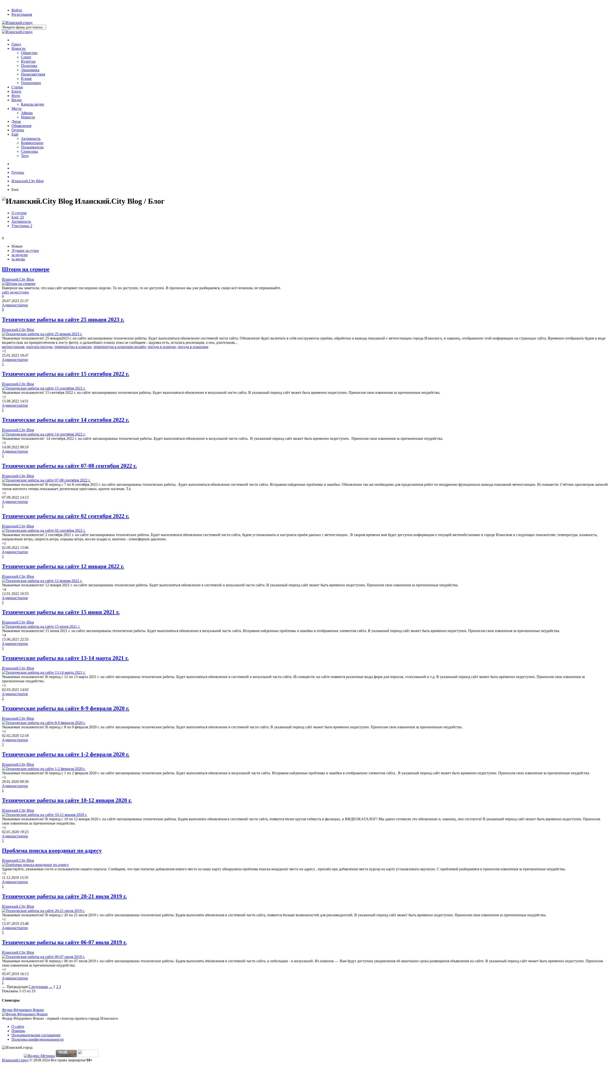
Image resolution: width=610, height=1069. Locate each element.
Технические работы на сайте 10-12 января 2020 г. (67, 800)
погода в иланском (193, 347)
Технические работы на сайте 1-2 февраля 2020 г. (65, 754)
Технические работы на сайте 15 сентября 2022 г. (65, 374)
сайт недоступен (15, 292)
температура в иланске (73, 347)
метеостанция (13, 347)
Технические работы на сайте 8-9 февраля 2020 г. (65, 708)
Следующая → (41, 987)
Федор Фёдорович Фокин (23, 1010)
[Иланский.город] (17, 22)
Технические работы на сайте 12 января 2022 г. (63, 566)
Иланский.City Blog (18, 279)
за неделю (19, 255)
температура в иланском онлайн (119, 347)
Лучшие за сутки (25, 250)
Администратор (15, 305)
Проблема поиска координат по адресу (52, 850)
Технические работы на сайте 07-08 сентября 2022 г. (69, 466)
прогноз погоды (39, 347)
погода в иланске (162, 347)
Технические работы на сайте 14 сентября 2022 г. (65, 420)
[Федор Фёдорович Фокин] (25, 1014)
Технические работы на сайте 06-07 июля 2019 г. (64, 942)
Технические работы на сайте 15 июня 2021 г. (61, 612)
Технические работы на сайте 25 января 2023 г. (63, 319)
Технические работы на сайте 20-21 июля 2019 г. (64, 896)
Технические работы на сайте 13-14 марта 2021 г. (65, 658)
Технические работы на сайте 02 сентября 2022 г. (65, 516)
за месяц (18, 259)
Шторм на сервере (26, 269)
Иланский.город (15, 1060)
